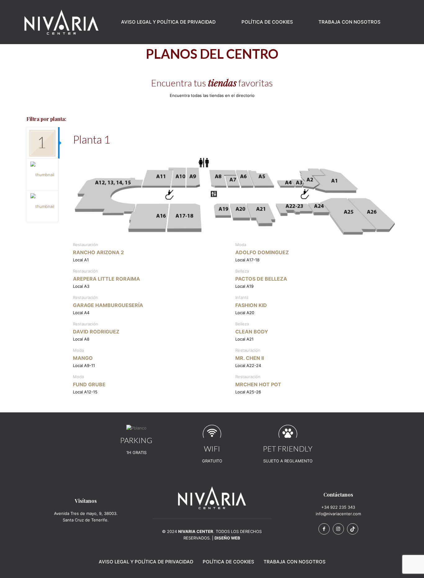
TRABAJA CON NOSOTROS (295, 562)
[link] (212, 497)
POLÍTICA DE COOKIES (228, 562)
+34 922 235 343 (338, 507)
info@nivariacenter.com (338, 513)
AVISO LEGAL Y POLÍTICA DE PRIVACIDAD (146, 562)
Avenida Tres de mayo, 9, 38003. (86, 513)
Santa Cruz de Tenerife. (86, 519)
